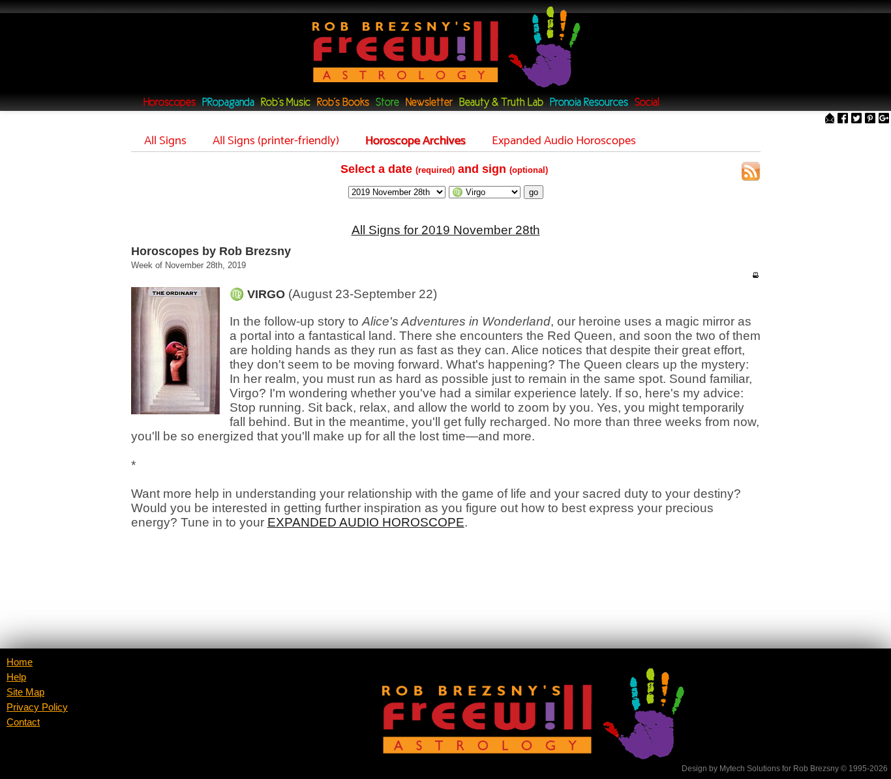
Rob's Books (343, 103)
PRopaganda (228, 103)
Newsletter (429, 103)
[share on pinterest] (870, 119)
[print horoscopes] (755, 274)
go (533, 192)
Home (20, 662)
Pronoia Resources (589, 103)
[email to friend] (829, 119)
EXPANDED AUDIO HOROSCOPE (365, 522)
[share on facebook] (843, 119)
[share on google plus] (884, 119)
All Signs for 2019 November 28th (446, 230)
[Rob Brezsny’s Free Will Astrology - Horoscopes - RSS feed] (751, 173)
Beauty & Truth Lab (501, 103)
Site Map (25, 692)
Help (16, 677)
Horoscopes (169, 103)
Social (647, 103)
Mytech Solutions (749, 768)
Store (387, 103)
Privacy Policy (37, 707)
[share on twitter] (856, 119)
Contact (23, 722)
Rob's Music (285, 103)
